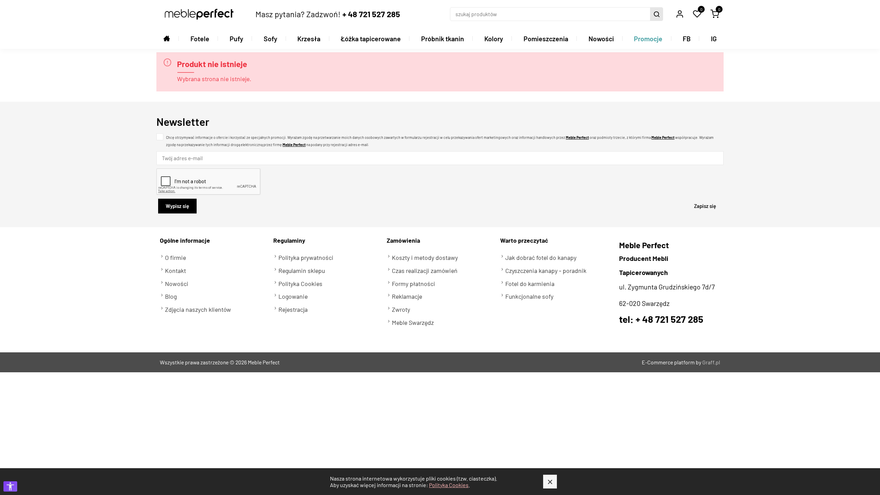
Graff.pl (711, 362)
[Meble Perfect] (199, 14)
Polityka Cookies (449, 485)
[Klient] (679, 14)
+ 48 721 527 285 (371, 14)
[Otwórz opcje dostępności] (10, 486)
